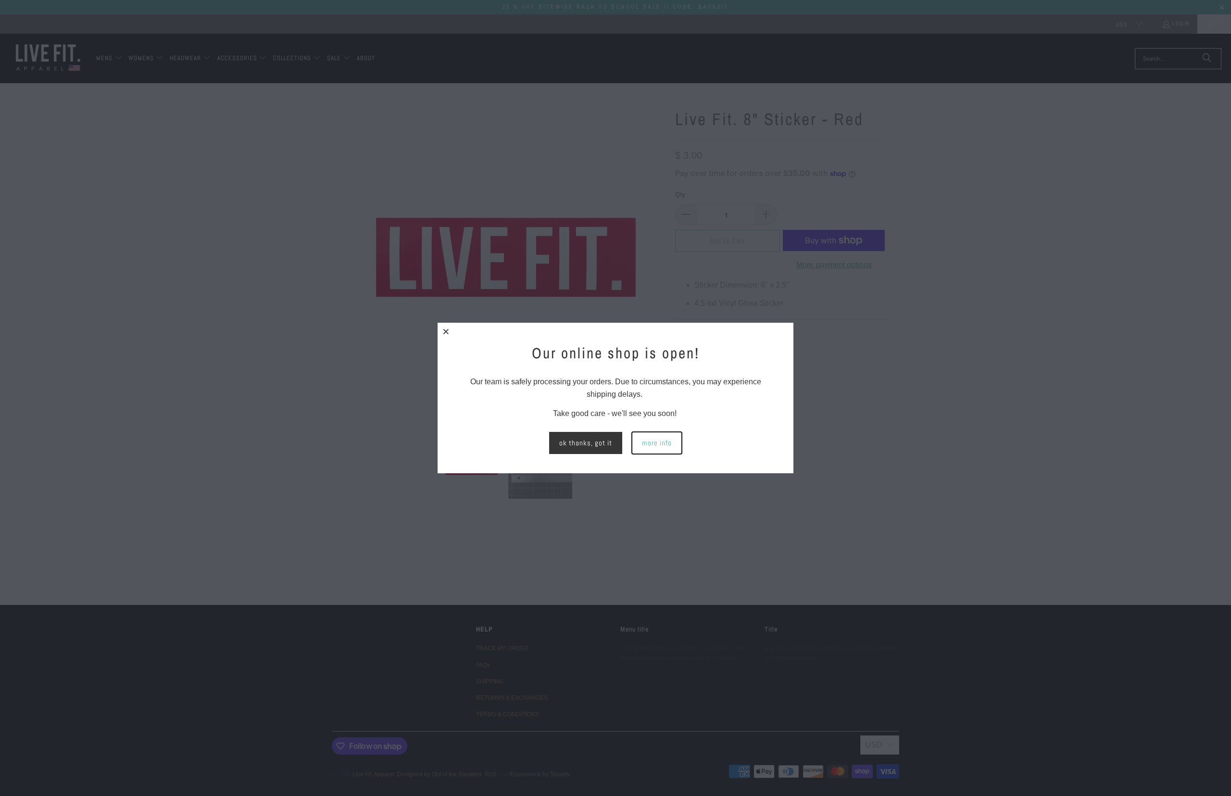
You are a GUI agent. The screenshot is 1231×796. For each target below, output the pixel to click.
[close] (446, 331)
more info (657, 442)
